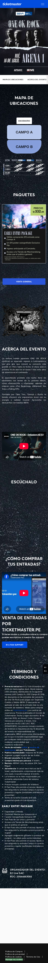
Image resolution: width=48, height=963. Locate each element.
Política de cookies (13, 956)
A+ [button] (45, 671)
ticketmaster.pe (20, 710)
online (24, 747)
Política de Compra (13, 951)
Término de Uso (33, 956)
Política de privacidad (15, 954)
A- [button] (45, 667)
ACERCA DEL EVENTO (36, 79)
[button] (42, 4)
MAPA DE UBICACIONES (13, 79)
